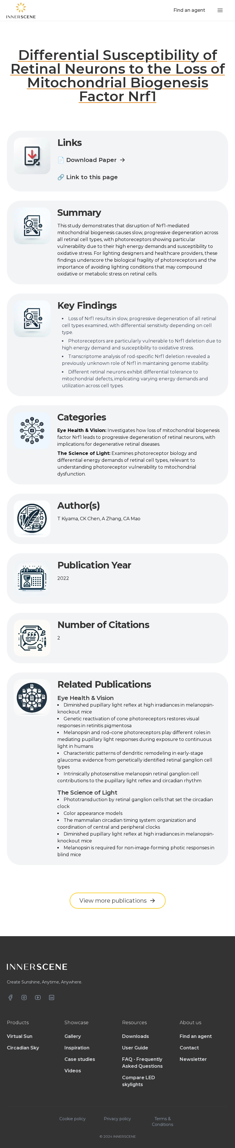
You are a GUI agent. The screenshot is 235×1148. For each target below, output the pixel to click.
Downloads (135, 1036)
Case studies (79, 1059)
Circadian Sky (23, 1048)
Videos (72, 1070)
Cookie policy (72, 1118)
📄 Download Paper (87, 160)
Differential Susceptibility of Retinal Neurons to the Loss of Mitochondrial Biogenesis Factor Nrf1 (117, 76)
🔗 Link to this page (87, 177)
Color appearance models (93, 813)
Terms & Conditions (162, 1121)
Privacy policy (117, 1118)
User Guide (135, 1048)
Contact (189, 1048)
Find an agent (196, 1036)
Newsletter (193, 1059)
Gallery (72, 1036)
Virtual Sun (19, 1036)
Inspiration (76, 1048)
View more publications (113, 900)
